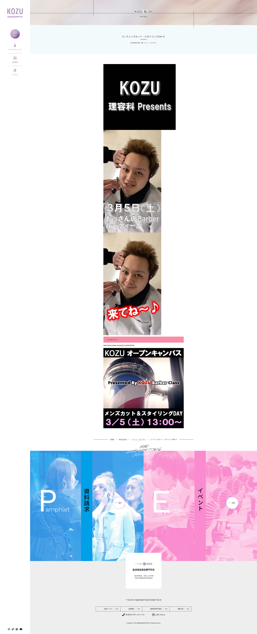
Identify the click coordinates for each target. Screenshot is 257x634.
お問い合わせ (160, 615)
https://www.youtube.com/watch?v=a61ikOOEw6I (118, 345)
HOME (112, 439)
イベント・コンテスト (150, 43)
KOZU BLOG (123, 439)
